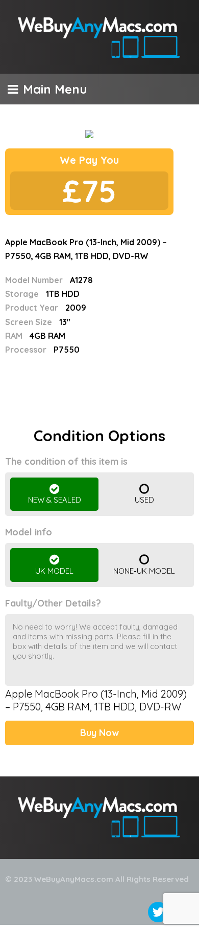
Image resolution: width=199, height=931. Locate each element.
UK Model (54, 571)
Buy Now (99, 733)
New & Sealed (54, 500)
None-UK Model (144, 571)
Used (144, 500)
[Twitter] (158, 912)
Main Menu (55, 89)
